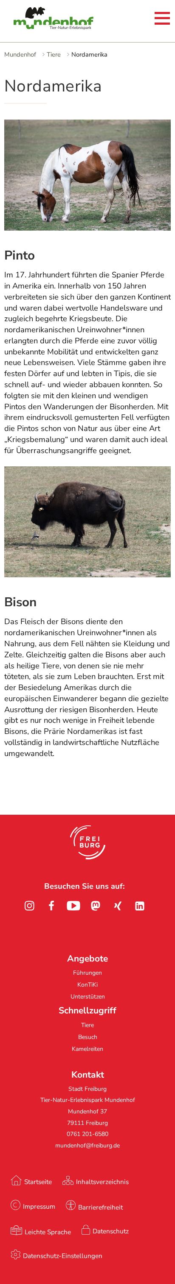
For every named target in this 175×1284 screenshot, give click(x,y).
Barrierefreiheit (100, 1207)
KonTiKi (87, 985)
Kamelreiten (87, 1049)
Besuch (87, 1037)
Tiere (54, 54)
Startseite (38, 1181)
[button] (87, 842)
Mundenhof (20, 54)
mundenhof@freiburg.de (87, 1145)
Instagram (29, 906)
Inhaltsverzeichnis (102, 1181)
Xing (117, 906)
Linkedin (140, 906)
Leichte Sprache (48, 1231)
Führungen (87, 973)
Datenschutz (111, 1231)
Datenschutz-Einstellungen (62, 1255)
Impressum (39, 1206)
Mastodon (95, 906)
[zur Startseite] (40, 19)
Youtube (73, 906)
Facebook (51, 906)
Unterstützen (88, 997)
